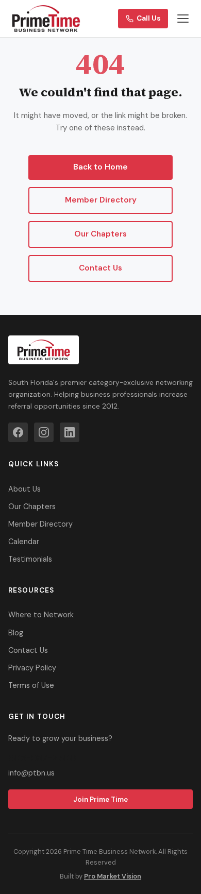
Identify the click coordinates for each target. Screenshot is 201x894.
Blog (15, 632)
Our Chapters (100, 234)
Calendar (23, 541)
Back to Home (100, 167)
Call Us (149, 18)
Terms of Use (31, 685)
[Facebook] (18, 432)
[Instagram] (44, 432)
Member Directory (101, 200)
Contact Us (100, 268)
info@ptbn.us (31, 773)
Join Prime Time (100, 799)
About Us (24, 489)
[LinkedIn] (69, 432)
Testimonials (30, 559)
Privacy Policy (32, 667)
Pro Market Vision (112, 876)
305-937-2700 (42, 758)
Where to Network (41, 614)
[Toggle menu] (183, 18)
